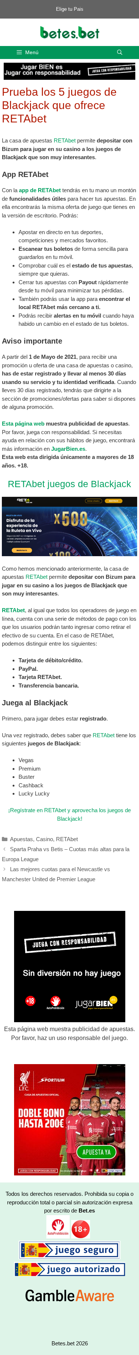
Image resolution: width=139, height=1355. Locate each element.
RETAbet (65, 140)
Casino (44, 839)
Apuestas (21, 839)
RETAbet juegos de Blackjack (69, 484)
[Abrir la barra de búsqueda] (119, 52)
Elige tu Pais (69, 9)
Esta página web (23, 423)
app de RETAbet (40, 190)
